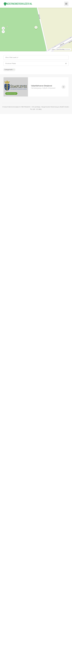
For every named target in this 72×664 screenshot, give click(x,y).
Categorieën (8, 69)
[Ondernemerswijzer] (18, 4)
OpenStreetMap (61, 49)
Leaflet (53, 49)
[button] (3, 31)
